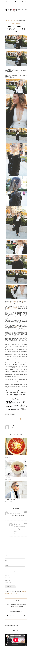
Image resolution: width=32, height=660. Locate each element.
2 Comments (7, 418)
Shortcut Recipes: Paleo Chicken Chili (13, 456)
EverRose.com (13, 517)
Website (6, 565)
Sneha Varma (12, 305)
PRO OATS (7, 477)
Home (6, 20)
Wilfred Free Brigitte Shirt (15, 302)
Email (6, 560)
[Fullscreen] (25, 645)
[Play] (7, 645)
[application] (16, 640)
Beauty (7, 414)
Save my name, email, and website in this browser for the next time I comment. (8, 578)
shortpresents (14, 426)
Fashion (12, 414)
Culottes (14, 301)
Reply (26, 512)
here (16, 326)
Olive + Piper (24, 303)
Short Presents (17, 524)
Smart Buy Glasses (11, 308)
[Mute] (23, 645)
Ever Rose (13, 512)
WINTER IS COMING (10, 499)
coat (23, 301)
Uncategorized (11, 20)
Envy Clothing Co (13, 307)
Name (6, 555)
